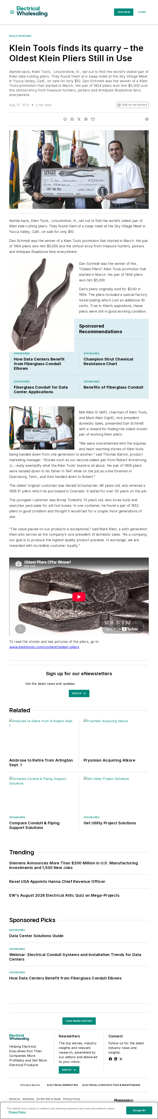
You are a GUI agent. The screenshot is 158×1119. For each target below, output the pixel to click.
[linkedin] (72, 119)
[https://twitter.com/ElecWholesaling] (121, 1059)
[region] (79, 1110)
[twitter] (79, 119)
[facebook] (65, 119)
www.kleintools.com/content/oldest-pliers (44, 647)
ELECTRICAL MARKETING (62, 1085)
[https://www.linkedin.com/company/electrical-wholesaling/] (116, 1059)
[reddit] (86, 119)
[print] (147, 119)
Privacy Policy (71, 1098)
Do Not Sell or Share (49, 1098)
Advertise (28, 1098)
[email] (93, 119)
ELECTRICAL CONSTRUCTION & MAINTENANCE (111, 1085)
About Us (14, 1098)
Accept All (139, 1110)
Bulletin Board (20, 35)
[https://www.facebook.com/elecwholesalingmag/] (110, 1059)
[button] (12, 12)
